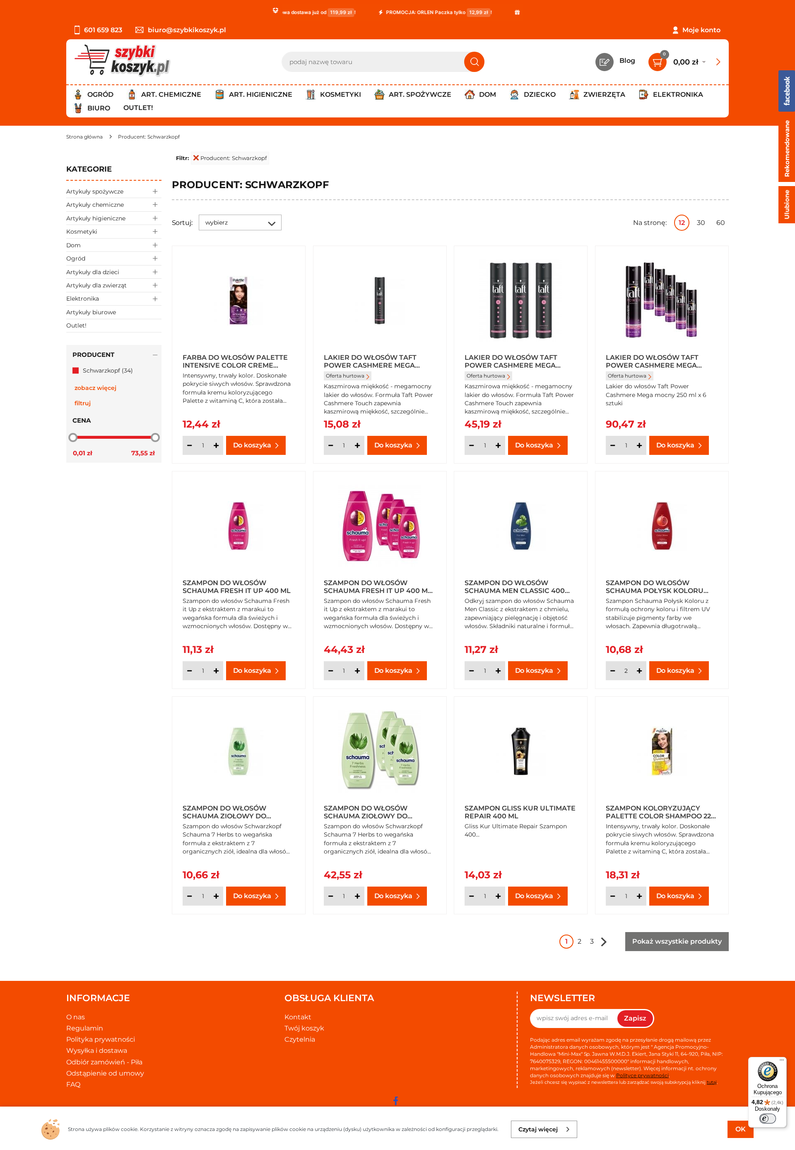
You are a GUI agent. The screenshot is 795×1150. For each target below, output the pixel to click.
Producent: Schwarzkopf (233, 158)
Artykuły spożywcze (94, 191)
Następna (603, 942)
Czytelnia (299, 1039)
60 (720, 223)
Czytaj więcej (538, 1129)
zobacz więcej (95, 388)
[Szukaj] (474, 62)
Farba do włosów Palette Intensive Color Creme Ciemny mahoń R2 (235, 361)
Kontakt (297, 1017)
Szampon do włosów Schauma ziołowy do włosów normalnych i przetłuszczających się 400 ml (238, 811)
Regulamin (84, 1028)
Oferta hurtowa (345, 376)
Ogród (75, 258)
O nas (75, 1017)
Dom (73, 245)
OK (740, 1129)
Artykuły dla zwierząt (96, 285)
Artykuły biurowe (91, 312)
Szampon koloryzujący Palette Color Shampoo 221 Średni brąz (659, 811)
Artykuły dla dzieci (92, 272)
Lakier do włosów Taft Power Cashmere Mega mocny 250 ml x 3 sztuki (511, 361)
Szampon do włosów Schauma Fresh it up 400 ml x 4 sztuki (378, 586)
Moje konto (701, 30)
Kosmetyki (81, 231)
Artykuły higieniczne (95, 218)
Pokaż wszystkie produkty (677, 941)
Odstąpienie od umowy (105, 1073)
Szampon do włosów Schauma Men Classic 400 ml (515, 586)
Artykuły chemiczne (95, 204)
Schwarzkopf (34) (108, 370)
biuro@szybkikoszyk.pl (187, 30)
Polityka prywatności (100, 1039)
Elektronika (82, 298)
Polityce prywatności (642, 1075)
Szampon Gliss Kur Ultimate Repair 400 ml (520, 811)
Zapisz (635, 1018)
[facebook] (395, 1100)
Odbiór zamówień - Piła (104, 1062)
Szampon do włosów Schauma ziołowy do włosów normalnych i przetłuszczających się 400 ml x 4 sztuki (380, 811)
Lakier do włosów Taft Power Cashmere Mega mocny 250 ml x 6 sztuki (652, 361)
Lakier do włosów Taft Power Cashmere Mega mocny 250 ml (370, 361)
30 (701, 223)
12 (682, 223)
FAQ (73, 1084)
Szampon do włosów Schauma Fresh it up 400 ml (237, 586)
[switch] (767, 1119)
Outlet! (138, 108)
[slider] (72, 437)
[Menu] (782, 1062)
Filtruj (83, 403)
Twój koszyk (304, 1028)
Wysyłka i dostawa (96, 1050)
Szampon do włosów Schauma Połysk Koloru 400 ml (654, 586)
